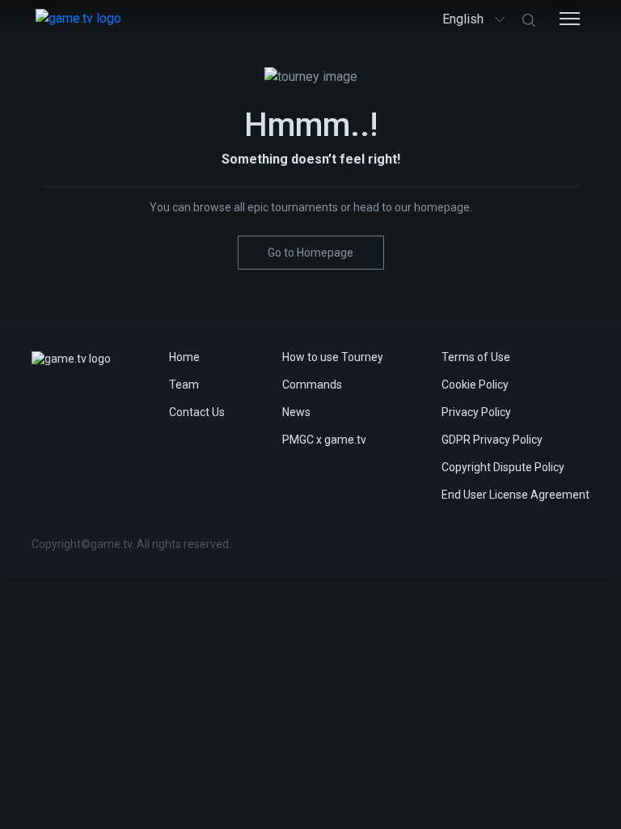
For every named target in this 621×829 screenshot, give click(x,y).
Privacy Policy (476, 412)
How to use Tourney (332, 357)
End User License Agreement (515, 494)
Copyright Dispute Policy (502, 467)
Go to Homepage (310, 252)
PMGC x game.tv (324, 439)
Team (184, 384)
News (296, 412)
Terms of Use (475, 357)
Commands (312, 384)
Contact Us (197, 412)
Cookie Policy (475, 384)
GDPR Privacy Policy (492, 439)
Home (184, 357)
